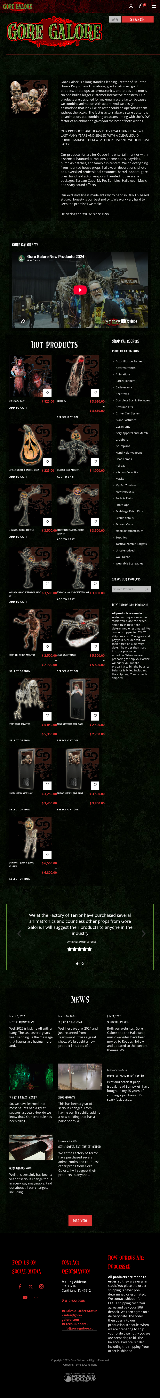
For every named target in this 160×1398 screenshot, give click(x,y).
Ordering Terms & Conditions (80, 1364)
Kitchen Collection (127, 472)
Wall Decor (123, 557)
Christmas (122, 394)
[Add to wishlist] (47, 393)
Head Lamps (124, 459)
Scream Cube (124, 524)
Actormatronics (126, 368)
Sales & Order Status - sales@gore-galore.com (79, 1315)
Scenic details (125, 518)
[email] (36, 1298)
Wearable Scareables (129, 563)
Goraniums (123, 426)
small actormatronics (129, 531)
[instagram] (41, 1288)
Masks (120, 478)
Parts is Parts (124, 498)
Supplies (121, 537)
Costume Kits (124, 407)
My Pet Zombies (126, 485)
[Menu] (153, 6)
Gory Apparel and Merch (132, 433)
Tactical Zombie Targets (131, 544)
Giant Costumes (126, 420)
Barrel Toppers (125, 381)
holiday (120, 465)
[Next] (142, 933)
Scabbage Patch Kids (129, 511)
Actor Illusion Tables (129, 361)
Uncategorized (125, 550)
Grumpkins (123, 446)
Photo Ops (122, 505)
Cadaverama (124, 387)
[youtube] (25, 1299)
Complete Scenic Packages (133, 400)
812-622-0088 (74, 1301)
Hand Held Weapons (129, 452)
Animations (123, 374)
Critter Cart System (128, 413)
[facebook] (20, 1288)
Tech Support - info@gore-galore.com (79, 1326)
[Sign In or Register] (131, 6)
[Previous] (17, 933)
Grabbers (122, 439)
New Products (125, 491)
